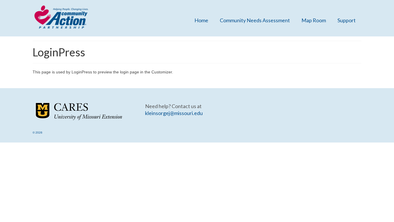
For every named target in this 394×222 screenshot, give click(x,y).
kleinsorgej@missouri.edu (174, 113)
